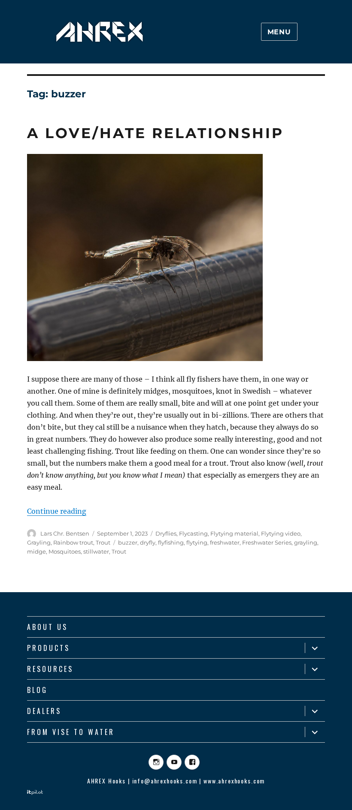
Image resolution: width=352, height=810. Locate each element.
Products (48, 648)
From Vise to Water (71, 732)
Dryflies (165, 533)
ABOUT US (47, 627)
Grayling (39, 542)
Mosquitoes (65, 551)
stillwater (96, 551)
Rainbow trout (73, 542)
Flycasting (193, 533)
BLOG (37, 690)
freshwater (225, 542)
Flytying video (280, 533)
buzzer (127, 542)
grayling (305, 542)
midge (36, 551)
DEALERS (44, 711)
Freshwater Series (266, 542)
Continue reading (56, 511)
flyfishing (171, 542)
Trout (103, 542)
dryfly (147, 542)
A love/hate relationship (155, 133)
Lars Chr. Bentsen (64, 533)
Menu (279, 32)
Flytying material (234, 533)
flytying (196, 542)
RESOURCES (50, 669)
